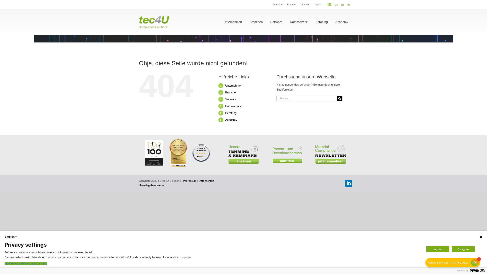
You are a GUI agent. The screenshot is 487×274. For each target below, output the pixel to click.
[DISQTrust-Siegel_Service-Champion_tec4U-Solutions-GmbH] (201, 144)
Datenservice (233, 106)
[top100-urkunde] (154, 141)
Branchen (231, 92)
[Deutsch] (331, 4)
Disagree (463, 249)
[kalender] (243, 142)
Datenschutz (206, 180)
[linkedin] (348, 183)
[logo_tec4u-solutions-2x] (154, 17)
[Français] (347, 4)
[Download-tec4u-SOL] (287, 143)
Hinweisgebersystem (151, 185)
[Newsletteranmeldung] (330, 142)
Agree (438, 249)
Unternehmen (233, 85)
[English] (341, 4)
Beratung (230, 113)
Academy (231, 119)
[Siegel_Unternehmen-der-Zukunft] (178, 140)
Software (230, 99)
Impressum (190, 180)
